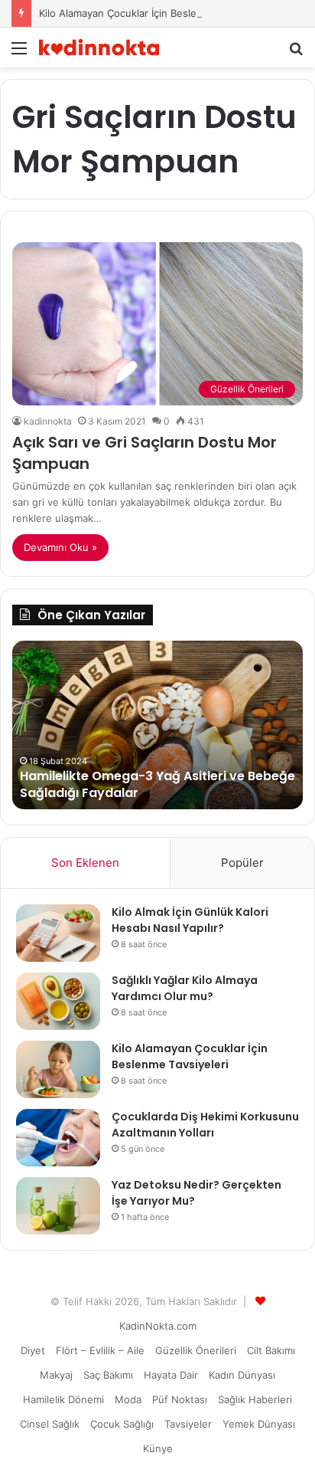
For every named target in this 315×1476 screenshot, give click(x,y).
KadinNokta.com (157, 1326)
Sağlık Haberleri (255, 1399)
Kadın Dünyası (242, 1375)
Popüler (242, 862)
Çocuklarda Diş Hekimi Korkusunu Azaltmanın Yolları (205, 1124)
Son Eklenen (85, 862)
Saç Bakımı (108, 1375)
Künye (158, 1448)
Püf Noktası (179, 1399)
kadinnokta (48, 421)
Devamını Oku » (60, 547)
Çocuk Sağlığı (122, 1424)
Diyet (33, 1350)
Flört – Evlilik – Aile (100, 1350)
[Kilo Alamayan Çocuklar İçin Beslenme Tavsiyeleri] (58, 1069)
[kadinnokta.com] (99, 47)
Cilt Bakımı (271, 1350)
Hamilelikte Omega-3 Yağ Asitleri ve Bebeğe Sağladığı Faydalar (157, 784)
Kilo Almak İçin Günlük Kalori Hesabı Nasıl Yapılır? (190, 920)
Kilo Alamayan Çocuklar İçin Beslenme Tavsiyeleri (154, 13)
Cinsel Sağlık (50, 1424)
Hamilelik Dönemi (63, 1399)
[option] (157, 725)
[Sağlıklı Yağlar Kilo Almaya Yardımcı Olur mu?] (58, 1001)
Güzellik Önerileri (195, 1350)
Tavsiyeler (188, 1424)
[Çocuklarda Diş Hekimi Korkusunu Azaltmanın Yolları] (58, 1137)
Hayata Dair (171, 1375)
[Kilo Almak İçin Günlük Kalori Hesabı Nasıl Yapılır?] (58, 933)
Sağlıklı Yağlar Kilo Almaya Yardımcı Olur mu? (185, 988)
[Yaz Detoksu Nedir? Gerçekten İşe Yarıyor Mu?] (58, 1206)
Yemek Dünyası (258, 1424)
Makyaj (56, 1375)
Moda (128, 1399)
